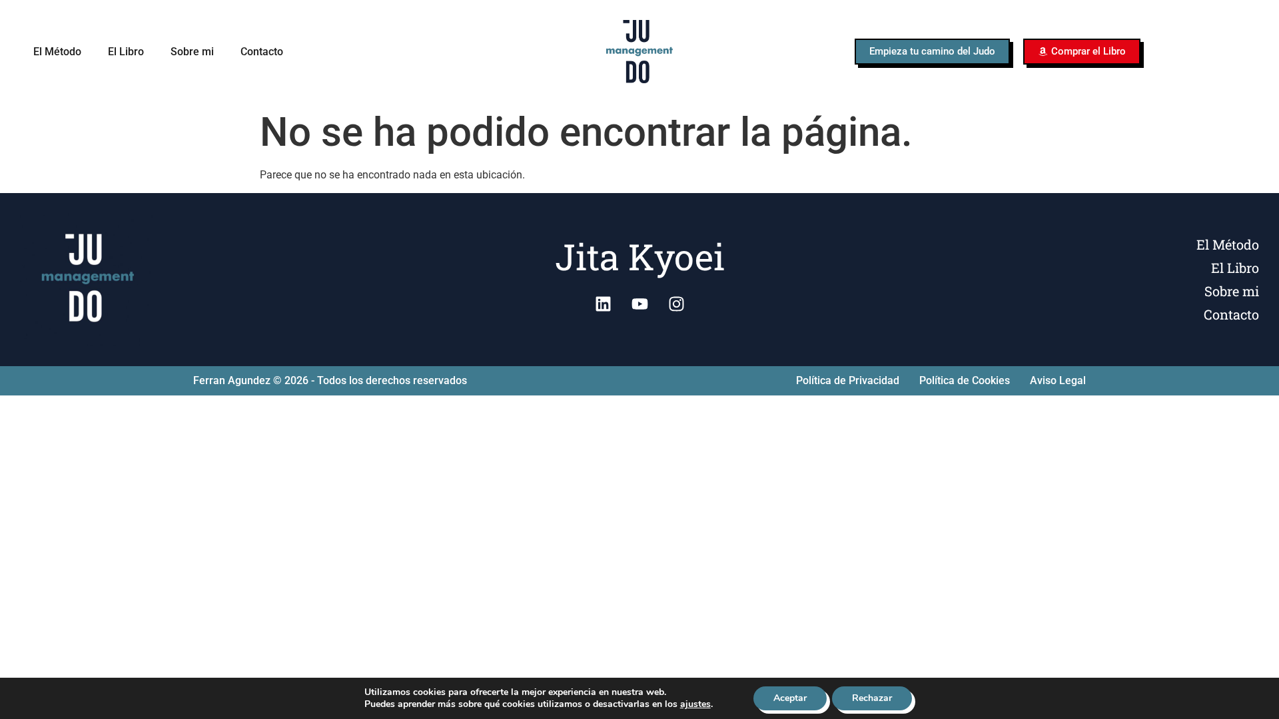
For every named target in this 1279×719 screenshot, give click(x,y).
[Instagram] (676, 304)
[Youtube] (639, 304)
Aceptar (790, 698)
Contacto (261, 51)
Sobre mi (192, 51)
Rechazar (872, 698)
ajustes (695, 704)
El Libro (126, 51)
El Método (57, 51)
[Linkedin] (603, 304)
